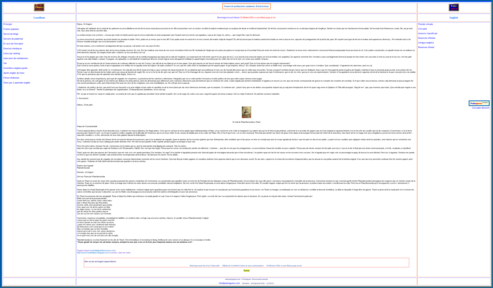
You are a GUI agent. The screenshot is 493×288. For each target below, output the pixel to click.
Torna (246, 271)
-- (284, 266)
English (454, 17)
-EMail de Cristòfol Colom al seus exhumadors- (243, 266)
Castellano (39, 17)
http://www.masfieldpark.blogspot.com (93, 253)
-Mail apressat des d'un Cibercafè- (204, 266)
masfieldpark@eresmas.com (103, 250)
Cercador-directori (481, 108)
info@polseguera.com (229, 283)
